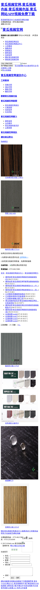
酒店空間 (8, 87)
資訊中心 (11, 20)
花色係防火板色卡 (12, 423)
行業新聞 (8, 107)
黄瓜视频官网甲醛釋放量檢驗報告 (26, 281)
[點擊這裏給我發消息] (18, 265)
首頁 (2, 273)
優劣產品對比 (7, 137)
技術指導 (8, 55)
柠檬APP (20, 586)
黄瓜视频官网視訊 (9, 132)
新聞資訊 (8, 50)
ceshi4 (15, 321)
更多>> (36, 329)
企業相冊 (8, 128)
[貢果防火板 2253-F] (15, 525)
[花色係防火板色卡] (19, 421)
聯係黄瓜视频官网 (12, 59)
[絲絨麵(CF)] (19, 479)
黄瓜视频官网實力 (9, 116)
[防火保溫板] (6, 70)
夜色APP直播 (22, 588)
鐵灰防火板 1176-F (12, 366)
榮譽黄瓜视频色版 (9, 96)
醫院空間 (8, 91)
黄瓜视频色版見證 (12, 125)
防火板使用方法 (30, 66)
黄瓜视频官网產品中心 (13, 44)
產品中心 (18, 531)
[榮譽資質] (9, 277)
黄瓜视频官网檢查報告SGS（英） (25, 290)
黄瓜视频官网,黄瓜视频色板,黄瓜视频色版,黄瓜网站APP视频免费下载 (19, 9)
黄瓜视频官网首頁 (12, 41)
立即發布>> (24, 257)
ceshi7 (15, 316)
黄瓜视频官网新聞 (9, 101)
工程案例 (8, 46)
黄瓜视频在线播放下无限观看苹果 (20, 581)
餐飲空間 (8, 89)
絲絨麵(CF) (9, 480)
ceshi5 (15, 319)
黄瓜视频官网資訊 (12, 105)
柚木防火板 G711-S (12, 249)
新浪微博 (4, 20)
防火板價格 (19, 66)
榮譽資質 (8, 53)
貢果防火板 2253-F (12, 527)
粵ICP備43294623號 (17, 546)
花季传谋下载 (11, 586)
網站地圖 (25, 20)
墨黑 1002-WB (10, 213)
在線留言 (18, 20)
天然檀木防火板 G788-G (14, 177)
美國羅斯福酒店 (19, 294)
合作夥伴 (8, 123)
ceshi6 (15, 314)
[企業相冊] (9, 314)
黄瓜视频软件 (19, 583)
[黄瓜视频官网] (12, 29)
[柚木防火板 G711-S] (11, 248)
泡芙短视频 (28, 586)
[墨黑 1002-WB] (11, 212)
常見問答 (8, 112)
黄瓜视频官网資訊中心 (13, 75)
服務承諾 (8, 48)
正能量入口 (12, 588)
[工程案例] (9, 294)
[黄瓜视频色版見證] (12, 301)
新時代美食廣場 (19, 296)
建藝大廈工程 (18, 298)
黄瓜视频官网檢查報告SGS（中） (25, 286)
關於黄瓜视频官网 (12, 57)
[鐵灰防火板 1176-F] (11, 364)
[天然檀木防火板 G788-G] (11, 176)
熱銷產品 (4, 141)
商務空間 (8, 85)
